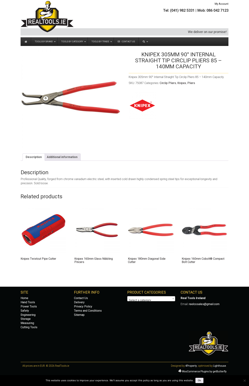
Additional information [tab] (62, 157)
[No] (244, 380)
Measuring (27, 323)
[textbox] (151, 300)
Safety (25, 310)
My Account (221, 3)
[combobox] (151, 298)
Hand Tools (28, 302)
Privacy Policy (83, 306)
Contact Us (81, 298)
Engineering (28, 315)
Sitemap (79, 315)
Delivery (79, 302)
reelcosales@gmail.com (204, 304)
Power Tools (29, 306)
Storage (26, 319)
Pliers (191, 83)
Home (24, 298)
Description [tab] (34, 157)
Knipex (181, 83)
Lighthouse (219, 365)
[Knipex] (142, 105)
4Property (191, 365)
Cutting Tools (29, 327)
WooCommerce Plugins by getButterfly (204, 371)
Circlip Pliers (168, 83)
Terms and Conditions (88, 310)
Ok (199, 380)
